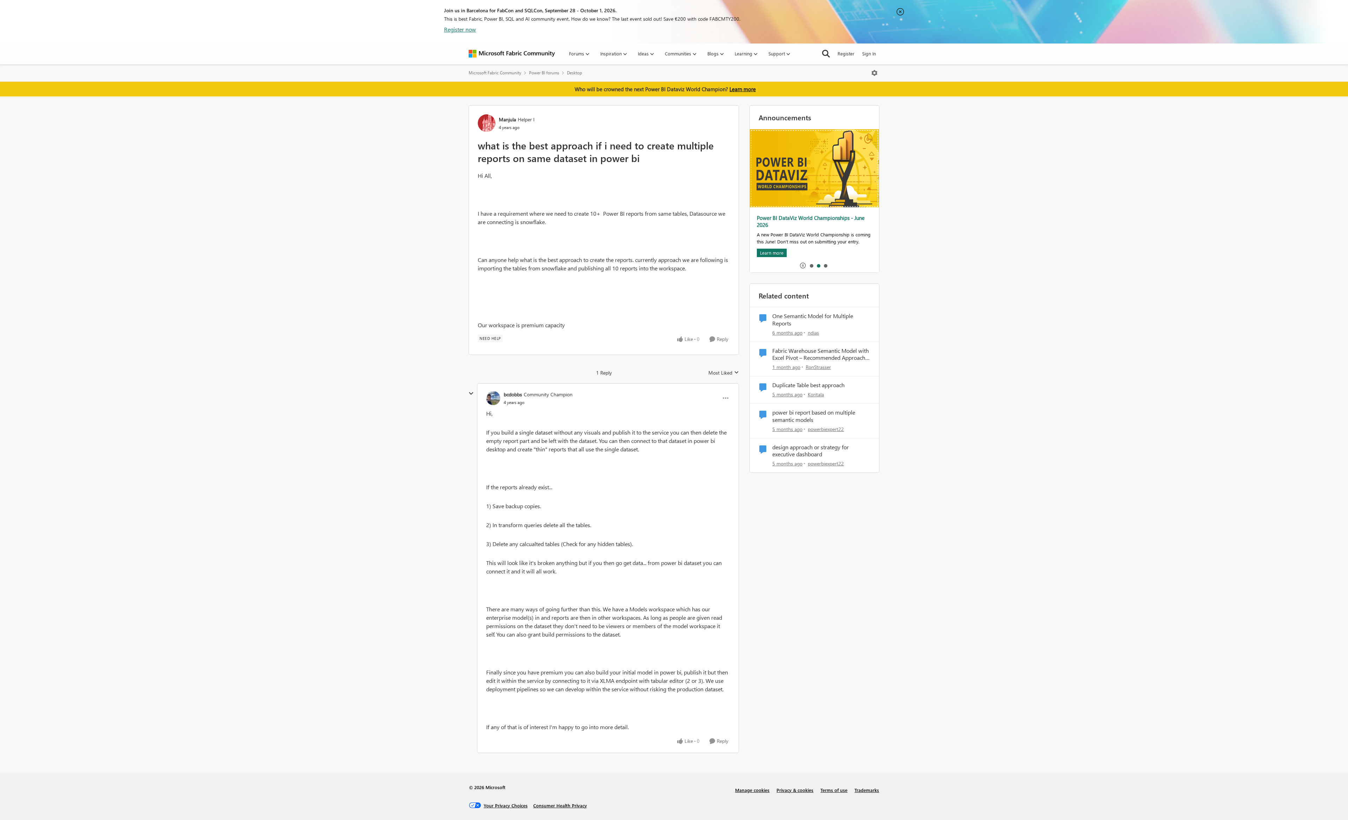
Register (846, 53)
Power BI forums (544, 72)
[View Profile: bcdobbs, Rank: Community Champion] (493, 398)
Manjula (507, 119)
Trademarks (866, 790)
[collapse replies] (471, 393)
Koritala (816, 394)
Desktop (574, 72)
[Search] (826, 53)
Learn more (742, 89)
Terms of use (833, 790)
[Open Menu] (874, 73)
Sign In (869, 53)
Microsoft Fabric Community (495, 72)
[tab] (811, 265)
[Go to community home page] (512, 54)
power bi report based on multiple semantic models (813, 416)
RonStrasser (818, 367)
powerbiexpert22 (826, 429)
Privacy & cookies (795, 790)
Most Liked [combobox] (723, 372)
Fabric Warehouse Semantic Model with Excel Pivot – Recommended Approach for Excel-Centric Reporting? (820, 354)
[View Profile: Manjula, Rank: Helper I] (486, 123)
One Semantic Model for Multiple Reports (812, 319)
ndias (813, 332)
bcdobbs (513, 394)
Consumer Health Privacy (560, 805)
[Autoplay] (802, 265)
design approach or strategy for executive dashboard (810, 451)
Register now (460, 29)
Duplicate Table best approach (808, 385)
